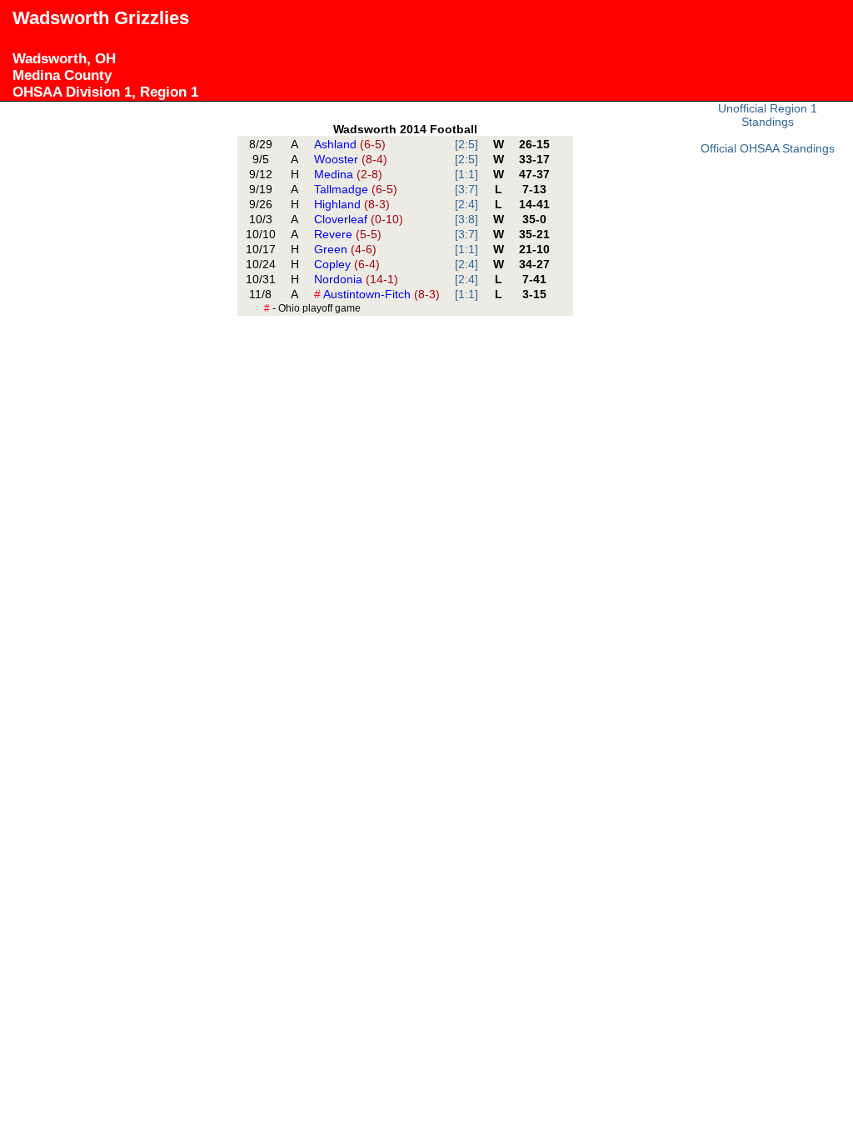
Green (345, 249)
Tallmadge (355, 189)
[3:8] (466, 219)
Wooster (350, 159)
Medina (348, 174)
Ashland (350, 144)
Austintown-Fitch (377, 294)
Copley (347, 264)
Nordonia (356, 279)
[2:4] (466, 204)
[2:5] (466, 144)
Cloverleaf (358, 219)
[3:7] (466, 189)
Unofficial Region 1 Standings (767, 115)
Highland (352, 204)
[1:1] (466, 174)
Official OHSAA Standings (768, 148)
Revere (348, 234)
